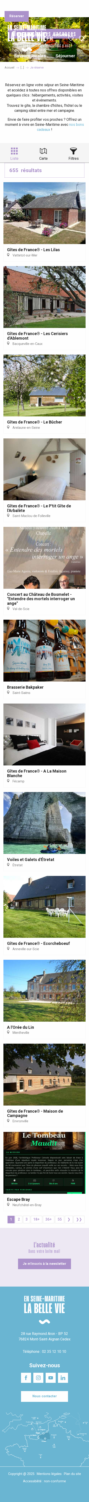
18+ (36, 1219)
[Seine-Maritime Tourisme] (25, 38)
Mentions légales (49, 1474)
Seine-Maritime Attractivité (14, 7)
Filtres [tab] (73, 158)
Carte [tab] (43, 158)
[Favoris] (71, 38)
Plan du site (72, 1474)
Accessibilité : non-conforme (44, 1481)
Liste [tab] (14, 158)
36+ (48, 1219)
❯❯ (79, 1219)
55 (60, 1219)
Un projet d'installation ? (43, 7)
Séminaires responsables (71, 7)
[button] (81, 38)
